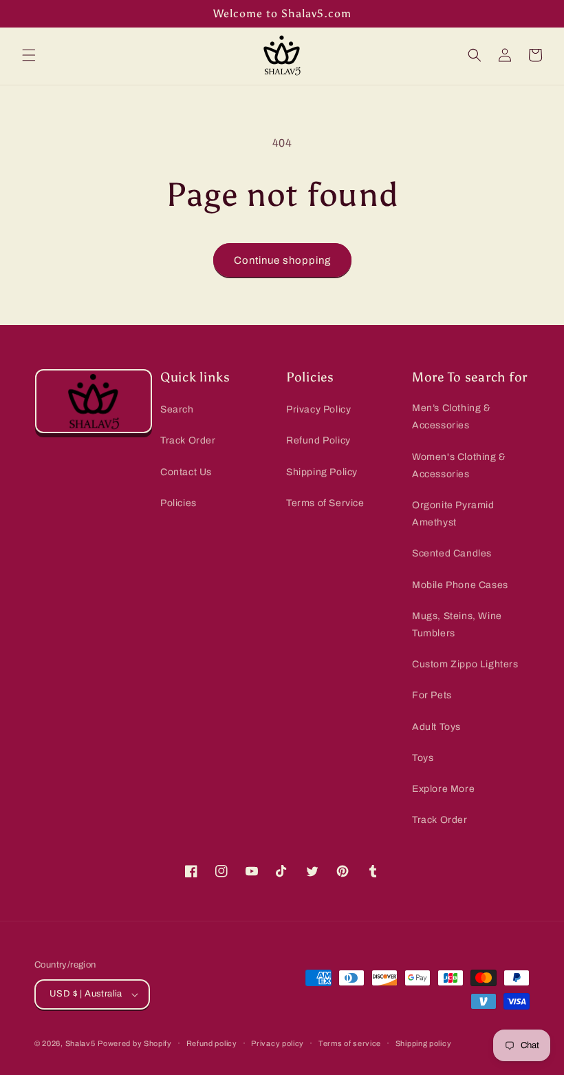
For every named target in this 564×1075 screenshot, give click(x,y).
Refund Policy (318, 440)
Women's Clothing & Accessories (459, 465)
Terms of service (349, 1043)
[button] (29, 55)
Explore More (443, 789)
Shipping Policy (322, 472)
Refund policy (211, 1043)
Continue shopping (282, 260)
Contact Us (186, 472)
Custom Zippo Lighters (465, 664)
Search (177, 409)
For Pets (432, 695)
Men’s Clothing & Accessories (451, 416)
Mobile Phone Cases (460, 585)
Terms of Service (325, 503)
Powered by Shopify (135, 1043)
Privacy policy (277, 1043)
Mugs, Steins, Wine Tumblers (457, 624)
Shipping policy (423, 1043)
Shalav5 (80, 1043)
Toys (422, 758)
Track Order (188, 440)
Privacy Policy (318, 409)
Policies (178, 503)
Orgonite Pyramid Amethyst (453, 514)
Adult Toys (436, 727)
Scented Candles (452, 553)
